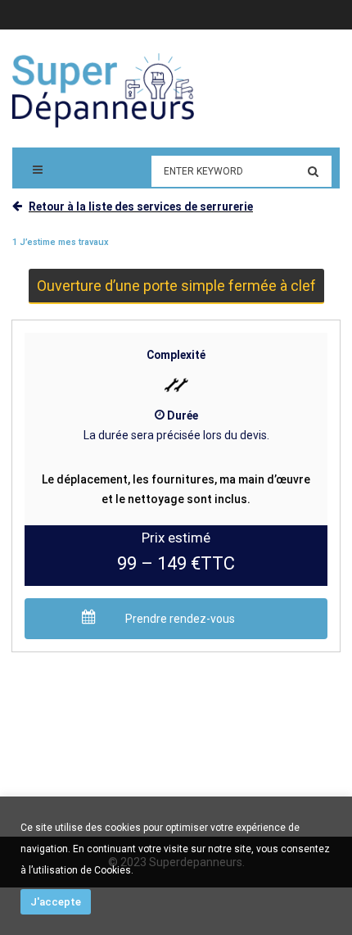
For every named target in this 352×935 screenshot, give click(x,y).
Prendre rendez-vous (180, 618)
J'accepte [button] (55, 902)
